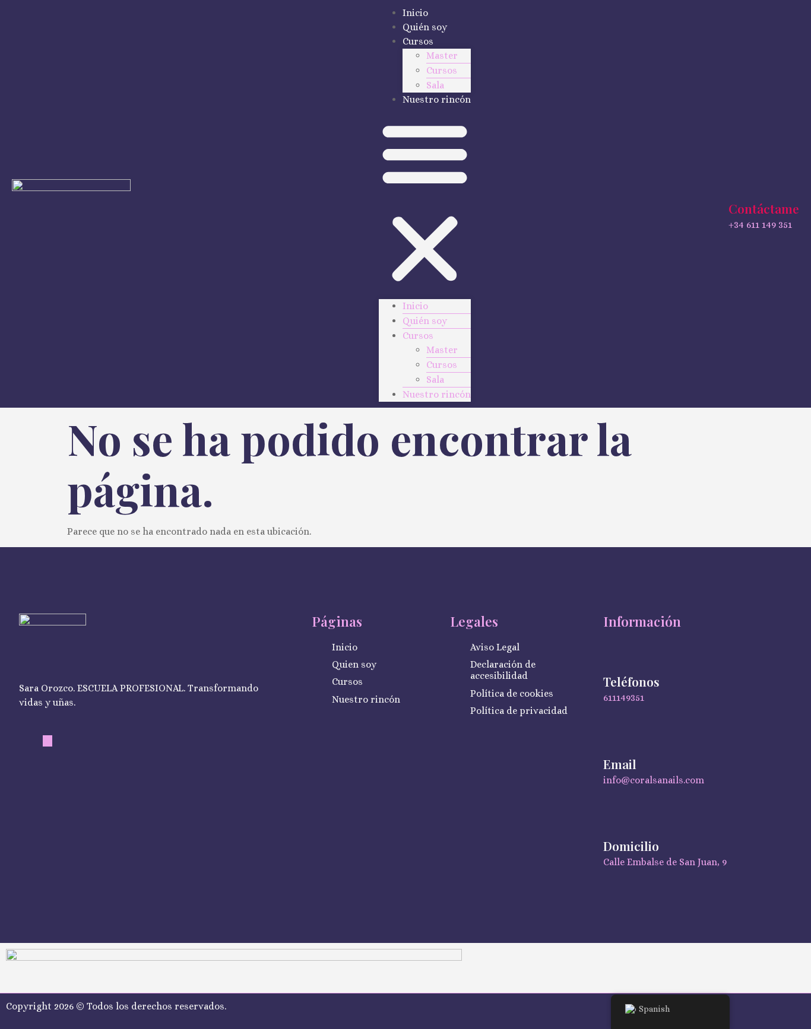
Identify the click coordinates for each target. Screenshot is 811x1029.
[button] (425, 203)
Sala (435, 85)
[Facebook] (47, 741)
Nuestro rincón (437, 99)
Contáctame (763, 208)
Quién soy (425, 27)
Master (442, 55)
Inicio (415, 12)
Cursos (418, 41)
